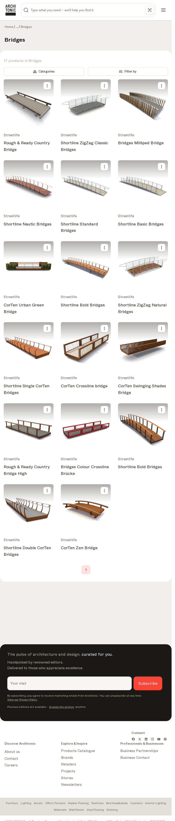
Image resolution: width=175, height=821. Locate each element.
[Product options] (47, 85)
